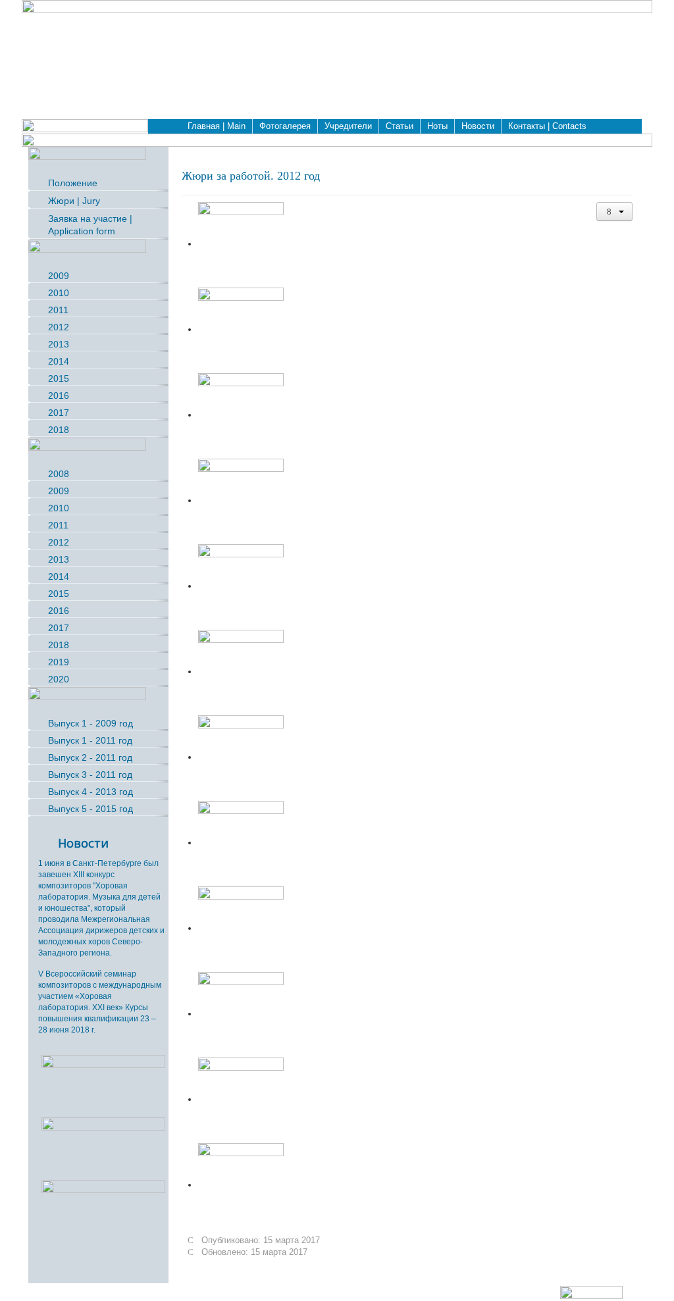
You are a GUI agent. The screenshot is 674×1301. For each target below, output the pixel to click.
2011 (58, 310)
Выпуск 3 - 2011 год (90, 774)
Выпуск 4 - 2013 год (90, 791)
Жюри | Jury (74, 200)
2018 (58, 429)
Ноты (437, 126)
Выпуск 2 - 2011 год (90, 757)
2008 (58, 474)
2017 (58, 412)
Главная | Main (217, 126)
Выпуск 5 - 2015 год (90, 809)
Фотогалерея (285, 126)
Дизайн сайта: (531, 1291)
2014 (58, 361)
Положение (72, 183)
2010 (58, 293)
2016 (58, 395)
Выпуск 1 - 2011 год (90, 740)
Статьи (399, 126)
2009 (58, 275)
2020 (58, 679)
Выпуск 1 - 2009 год (90, 723)
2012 (58, 327)
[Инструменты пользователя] (614, 211)
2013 (58, 344)
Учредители (348, 126)
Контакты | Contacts (547, 126)
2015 (58, 378)
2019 (58, 662)
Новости (477, 126)
